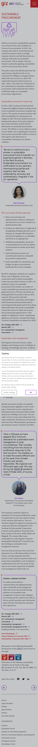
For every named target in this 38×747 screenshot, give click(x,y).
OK (31, 392)
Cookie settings (9, 392)
